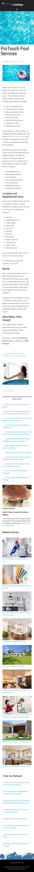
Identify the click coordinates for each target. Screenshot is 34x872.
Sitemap (12, 862)
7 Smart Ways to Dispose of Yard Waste (13, 666)
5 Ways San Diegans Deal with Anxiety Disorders (18, 452)
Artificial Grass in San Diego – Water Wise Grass (15, 742)
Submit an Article (19, 862)
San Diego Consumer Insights (13, 353)
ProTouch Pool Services (17, 136)
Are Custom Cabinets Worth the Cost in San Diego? (16, 766)
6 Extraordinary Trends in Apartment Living (14, 642)
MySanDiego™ (16, 867)
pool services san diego (20, 355)
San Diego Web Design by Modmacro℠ (17, 869)
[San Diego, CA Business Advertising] (6, 4)
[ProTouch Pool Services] (16, 80)
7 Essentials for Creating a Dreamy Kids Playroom (16, 717)
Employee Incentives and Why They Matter (15, 819)
